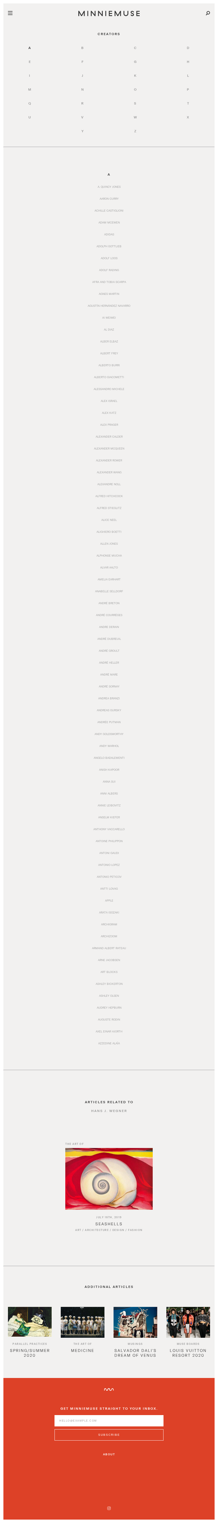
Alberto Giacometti (109, 377)
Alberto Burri (109, 365)
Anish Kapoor (109, 769)
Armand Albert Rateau (109, 948)
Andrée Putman (109, 722)
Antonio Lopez (109, 864)
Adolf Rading (109, 270)
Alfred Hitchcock (109, 496)
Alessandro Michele (109, 389)
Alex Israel (109, 400)
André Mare (109, 674)
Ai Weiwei (109, 317)
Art (78, 1230)
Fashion (135, 1230)
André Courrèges (109, 615)
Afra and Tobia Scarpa (109, 282)
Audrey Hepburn (109, 1007)
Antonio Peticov (109, 876)
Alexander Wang (109, 472)
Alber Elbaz (109, 341)
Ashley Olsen (109, 995)
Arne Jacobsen (109, 960)
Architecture (97, 1230)
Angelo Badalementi (109, 757)
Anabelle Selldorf (109, 591)
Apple (109, 900)
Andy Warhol (109, 745)
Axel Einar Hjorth (109, 1031)
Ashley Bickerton (109, 983)
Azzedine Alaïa (109, 1043)
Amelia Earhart (109, 579)
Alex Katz (109, 412)
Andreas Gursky (109, 710)
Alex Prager (109, 424)
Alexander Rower (109, 460)
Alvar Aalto (109, 567)
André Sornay (109, 686)
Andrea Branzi (109, 698)
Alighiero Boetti (109, 531)
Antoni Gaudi (109, 853)
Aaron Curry (109, 198)
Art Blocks (109, 972)
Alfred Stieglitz (109, 508)
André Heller (109, 662)
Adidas (109, 234)
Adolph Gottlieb (109, 246)
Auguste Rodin (109, 1019)
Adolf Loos (109, 258)
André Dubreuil (109, 638)
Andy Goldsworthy (109, 734)
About (109, 1454)
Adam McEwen (109, 222)
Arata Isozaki (109, 912)
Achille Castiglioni (109, 210)
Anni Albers (109, 793)
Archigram (109, 924)
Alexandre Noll (109, 484)
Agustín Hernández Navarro (109, 305)
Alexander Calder (109, 436)
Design (118, 1230)
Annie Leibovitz (109, 805)
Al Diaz (109, 329)
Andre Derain (109, 627)
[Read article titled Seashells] (109, 1179)
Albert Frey (109, 353)
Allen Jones (109, 543)
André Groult (109, 650)
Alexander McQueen (109, 448)
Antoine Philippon (109, 841)
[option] (29, 1337)
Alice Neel (109, 519)
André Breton (109, 603)
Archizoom (109, 936)
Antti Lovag (109, 888)
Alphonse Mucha (109, 555)
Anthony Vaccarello (109, 829)
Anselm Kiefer (109, 817)
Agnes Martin (109, 293)
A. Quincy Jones (109, 186)
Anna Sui (109, 781)
